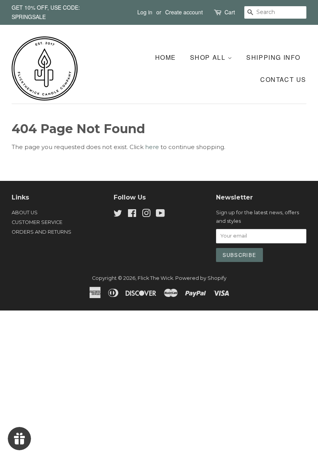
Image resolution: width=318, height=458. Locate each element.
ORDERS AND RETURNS (41, 232)
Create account (184, 12)
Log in (144, 12)
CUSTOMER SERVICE (37, 222)
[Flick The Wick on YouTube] (160, 215)
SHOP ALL (209, 57)
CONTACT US (283, 79)
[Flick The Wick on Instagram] (146, 215)
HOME (165, 57)
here (152, 147)
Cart (230, 12)
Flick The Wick (155, 278)
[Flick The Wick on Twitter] (118, 215)
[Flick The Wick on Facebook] (132, 215)
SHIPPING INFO (273, 57)
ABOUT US (25, 212)
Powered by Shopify (200, 278)
